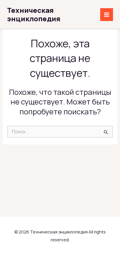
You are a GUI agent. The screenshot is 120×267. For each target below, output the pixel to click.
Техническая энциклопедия (33, 14)
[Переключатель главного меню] (106, 14)
